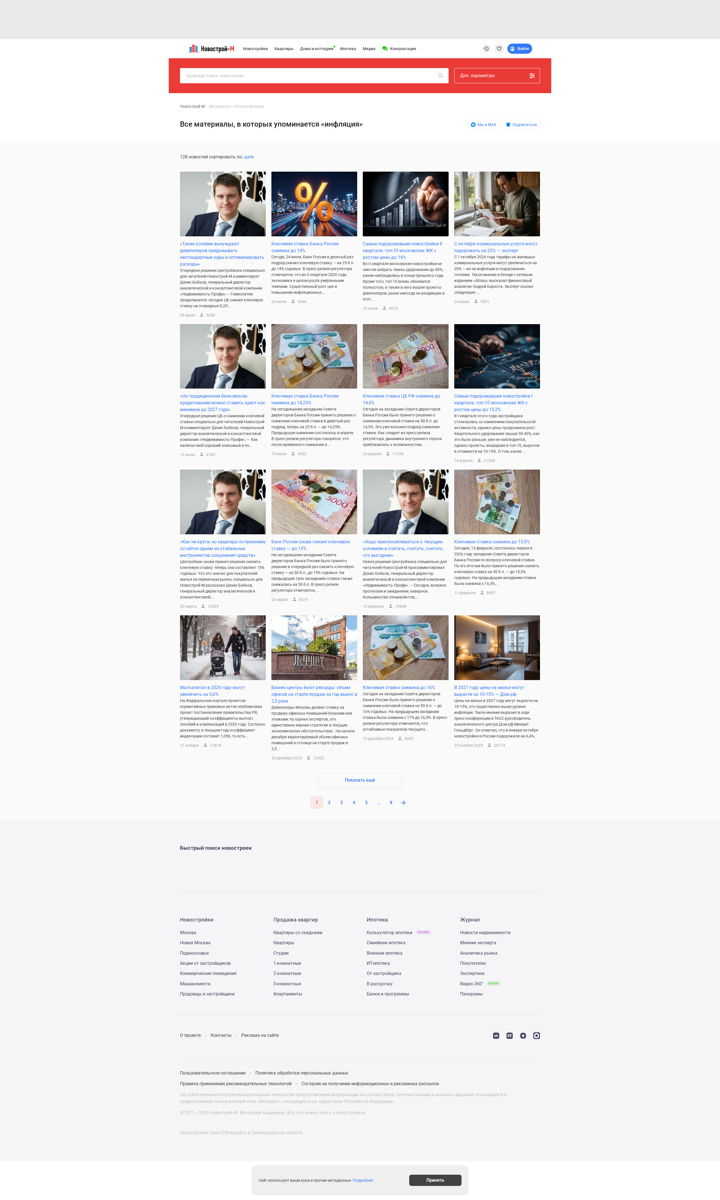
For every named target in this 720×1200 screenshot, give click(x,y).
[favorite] (499, 49)
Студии (281, 953)
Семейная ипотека (386, 942)
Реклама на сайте (260, 1035)
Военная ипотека (384, 953)
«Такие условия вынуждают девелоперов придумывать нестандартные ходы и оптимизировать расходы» (222, 254)
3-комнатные (287, 983)
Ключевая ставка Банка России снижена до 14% (305, 247)
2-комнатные (287, 973)
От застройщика (384, 973)
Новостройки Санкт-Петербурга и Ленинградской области (241, 1132)
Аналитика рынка (479, 953)
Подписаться (524, 124)
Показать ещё (360, 780)
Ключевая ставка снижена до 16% (399, 687)
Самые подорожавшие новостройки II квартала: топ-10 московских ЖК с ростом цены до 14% (402, 250)
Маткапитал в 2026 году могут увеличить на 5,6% (212, 691)
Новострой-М (192, 106)
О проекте (190, 1035)
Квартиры (283, 48)
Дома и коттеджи (316, 48)
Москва (188, 932)
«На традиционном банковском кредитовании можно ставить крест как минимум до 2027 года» (222, 402)
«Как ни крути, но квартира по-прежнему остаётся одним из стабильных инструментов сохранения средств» (223, 548)
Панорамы (471, 994)
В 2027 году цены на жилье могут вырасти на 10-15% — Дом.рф (489, 691)
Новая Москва (195, 942)
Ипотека (348, 48)
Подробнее (363, 1180)
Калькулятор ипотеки (398, 932)
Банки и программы (388, 994)
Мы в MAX (487, 124)
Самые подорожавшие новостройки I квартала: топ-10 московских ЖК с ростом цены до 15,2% (493, 402)
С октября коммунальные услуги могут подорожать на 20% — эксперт (495, 247)
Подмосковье (194, 953)
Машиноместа (195, 983)
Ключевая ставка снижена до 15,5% (492, 541)
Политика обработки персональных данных (301, 1073)
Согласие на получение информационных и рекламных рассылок (370, 1083)
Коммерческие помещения (208, 973)
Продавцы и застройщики (207, 994)
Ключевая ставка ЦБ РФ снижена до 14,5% (401, 399)
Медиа (369, 48)
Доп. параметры (477, 75)
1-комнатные (287, 963)
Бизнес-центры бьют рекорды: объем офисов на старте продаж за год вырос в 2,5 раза (314, 694)
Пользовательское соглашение (213, 1073)
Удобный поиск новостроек (215, 75)
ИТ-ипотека (378, 963)
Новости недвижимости (485, 932)
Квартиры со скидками (297, 932)
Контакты (221, 1035)
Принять (435, 1180)
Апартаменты (287, 994)
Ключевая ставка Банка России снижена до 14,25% (305, 399)
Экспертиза (472, 973)
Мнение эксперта (478, 942)
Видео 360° (479, 983)
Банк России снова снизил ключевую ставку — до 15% (310, 545)
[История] (486, 49)
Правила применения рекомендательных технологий (236, 1083)
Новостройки (255, 48)
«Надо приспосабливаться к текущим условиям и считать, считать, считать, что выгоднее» (403, 548)
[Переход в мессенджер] (536, 1035)
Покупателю (473, 963)
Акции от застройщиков (205, 963)
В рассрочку (380, 983)
